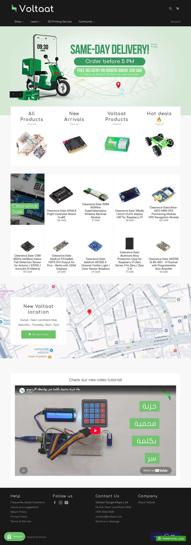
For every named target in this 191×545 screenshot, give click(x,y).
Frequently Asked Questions (27, 502)
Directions (40, 334)
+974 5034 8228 (105, 512)
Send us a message (107, 521)
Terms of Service (20, 521)
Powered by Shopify (36, 537)
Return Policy (18, 512)
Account (176, 21)
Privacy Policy (18, 516)
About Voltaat (146, 502)
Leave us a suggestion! (24, 507)
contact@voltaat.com (109, 516)
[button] (171, 538)
